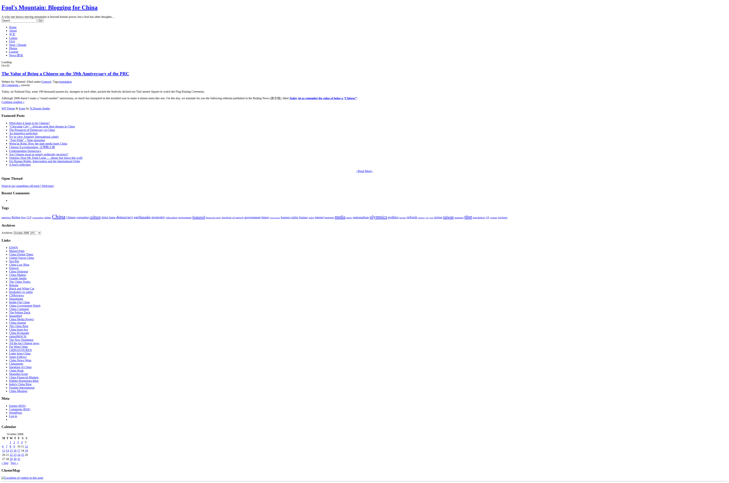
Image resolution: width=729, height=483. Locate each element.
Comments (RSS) (19, 409)
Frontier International (21, 387)
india (311, 217)
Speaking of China (20, 367)
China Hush (16, 370)
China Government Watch (24, 305)
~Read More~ (364, 171)
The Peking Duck (19, 312)
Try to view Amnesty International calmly (34, 136)
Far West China (18, 346)
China (58, 217)
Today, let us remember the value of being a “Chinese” (323, 98)
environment (185, 217)
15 (11, 450)
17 (18, 450)
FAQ (12, 41)
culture (95, 217)
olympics (378, 216)
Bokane (13, 285)
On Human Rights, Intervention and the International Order (44, 161)
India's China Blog (20, 384)
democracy (124, 217)
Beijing (16, 217)
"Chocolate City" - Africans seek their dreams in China (42, 126)
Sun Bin (14, 261)
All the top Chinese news (24, 343)
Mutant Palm (16, 251)
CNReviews (16, 295)
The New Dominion (21, 339)
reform (412, 217)
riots (431, 218)
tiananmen (459, 217)
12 (26, 446)
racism (402, 217)
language (329, 217)
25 (22, 454)
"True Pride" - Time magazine (27, 140)
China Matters (17, 275)
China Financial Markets (24, 377)
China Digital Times (21, 254)
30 (15, 459)
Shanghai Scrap (18, 374)
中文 (12, 34)
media (340, 217)
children (47, 217)
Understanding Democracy (25, 151)
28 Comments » (11, 85)
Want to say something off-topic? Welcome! (28, 186)
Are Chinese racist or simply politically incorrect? (38, 154)
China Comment (19, 309)
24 (18, 454)
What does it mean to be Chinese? (29, 123)
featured (198, 217)
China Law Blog (19, 264)
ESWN (13, 247)
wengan (493, 217)
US (487, 217)
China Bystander (19, 333)
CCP (29, 217)
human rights (289, 217)
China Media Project (21, 319)
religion (421, 218)
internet (319, 217)
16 (15, 450)
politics (393, 217)
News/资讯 (16, 55)
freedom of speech (233, 217)
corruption (83, 217)
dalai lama (108, 217)
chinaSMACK (18, 336)
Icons (22, 108)
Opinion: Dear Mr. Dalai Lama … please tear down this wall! (46, 157)
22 (11, 454)
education (171, 217)
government (252, 217)
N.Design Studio (40, 108)
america (6, 217)
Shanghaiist (16, 298)
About (13, 30)
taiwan (448, 217)
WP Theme (8, 108)
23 (15, 454)
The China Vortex (20, 281)
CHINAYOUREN (20, 350)
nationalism (361, 217)
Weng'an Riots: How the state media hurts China (38, 143)
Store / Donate (17, 44)
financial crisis (213, 217)
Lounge (13, 51)
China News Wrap (20, 360)
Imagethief (15, 316)
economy (158, 217)
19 (26, 450)
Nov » (14, 463)
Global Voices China (21, 257)
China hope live (18, 329)
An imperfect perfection (23, 133)
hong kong (275, 218)
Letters (13, 38)
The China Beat (18, 326)
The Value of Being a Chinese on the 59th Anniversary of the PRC (65, 73)
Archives (7, 232)
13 (3, 450)
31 (18, 459)
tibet (468, 216)
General (46, 81)
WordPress (15, 412)
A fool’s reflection (20, 164)
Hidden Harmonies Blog (24, 380)
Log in (13, 416)
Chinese (71, 217)
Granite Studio (18, 278)
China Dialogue (18, 271)
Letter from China (20, 353)
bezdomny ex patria (21, 292)
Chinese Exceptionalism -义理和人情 (32, 147)
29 (11, 459)
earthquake (142, 217)
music (349, 217)
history (265, 217)
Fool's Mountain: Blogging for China (50, 7)
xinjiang (502, 217)
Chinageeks (16, 363)
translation (65, 81)
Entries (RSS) (17, 405)
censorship (37, 217)
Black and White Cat (21, 288)
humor (303, 217)
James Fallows (18, 357)
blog (23, 217)
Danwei (14, 268)
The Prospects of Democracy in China (32, 130)
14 (7, 450)
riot (427, 218)
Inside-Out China (19, 302)
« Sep (5, 463)
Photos (13, 48)
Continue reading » (13, 102)
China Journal (17, 322)
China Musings (18, 391)
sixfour (438, 217)
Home (13, 27)
